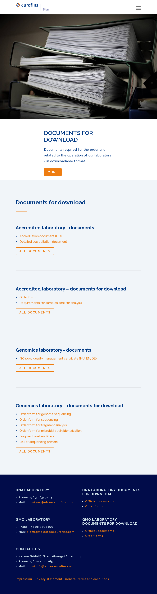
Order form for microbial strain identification (51, 431)
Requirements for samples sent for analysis (51, 303)
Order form (27, 297)
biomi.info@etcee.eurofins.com (50, 566)
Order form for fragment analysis (43, 425)
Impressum (24, 579)
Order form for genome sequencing (45, 414)
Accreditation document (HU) (41, 236)
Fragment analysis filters (37, 436)
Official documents (99, 501)
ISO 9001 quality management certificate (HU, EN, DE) (58, 358)
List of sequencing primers (39, 442)
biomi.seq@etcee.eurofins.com (50, 502)
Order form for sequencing (39, 419)
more (53, 172)
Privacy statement (48, 579)
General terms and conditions (87, 579)
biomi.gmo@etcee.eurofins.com (50, 531)
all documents (35, 251)
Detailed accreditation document (43, 242)
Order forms (94, 506)
